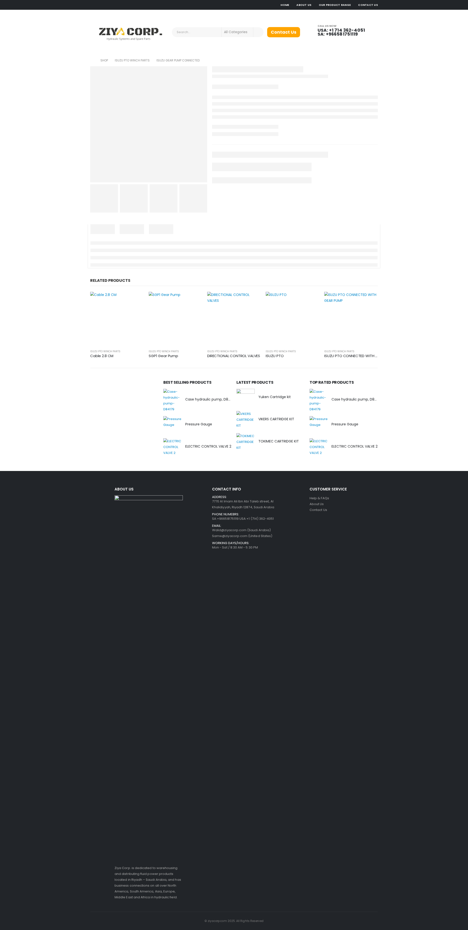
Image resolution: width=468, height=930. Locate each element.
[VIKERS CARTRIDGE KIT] (245, 420)
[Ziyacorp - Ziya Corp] (129, 32)
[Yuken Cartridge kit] (245, 398)
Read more (135, 299)
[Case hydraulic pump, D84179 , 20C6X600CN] (172, 400)
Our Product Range (335, 5)
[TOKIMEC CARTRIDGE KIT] (245, 442)
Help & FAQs (319, 498)
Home (285, 5)
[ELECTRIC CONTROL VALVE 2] (172, 447)
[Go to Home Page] (92, 60)
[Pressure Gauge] (172, 425)
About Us (303, 5)
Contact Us (368, 5)
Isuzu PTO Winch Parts (105, 351)
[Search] (258, 32)
